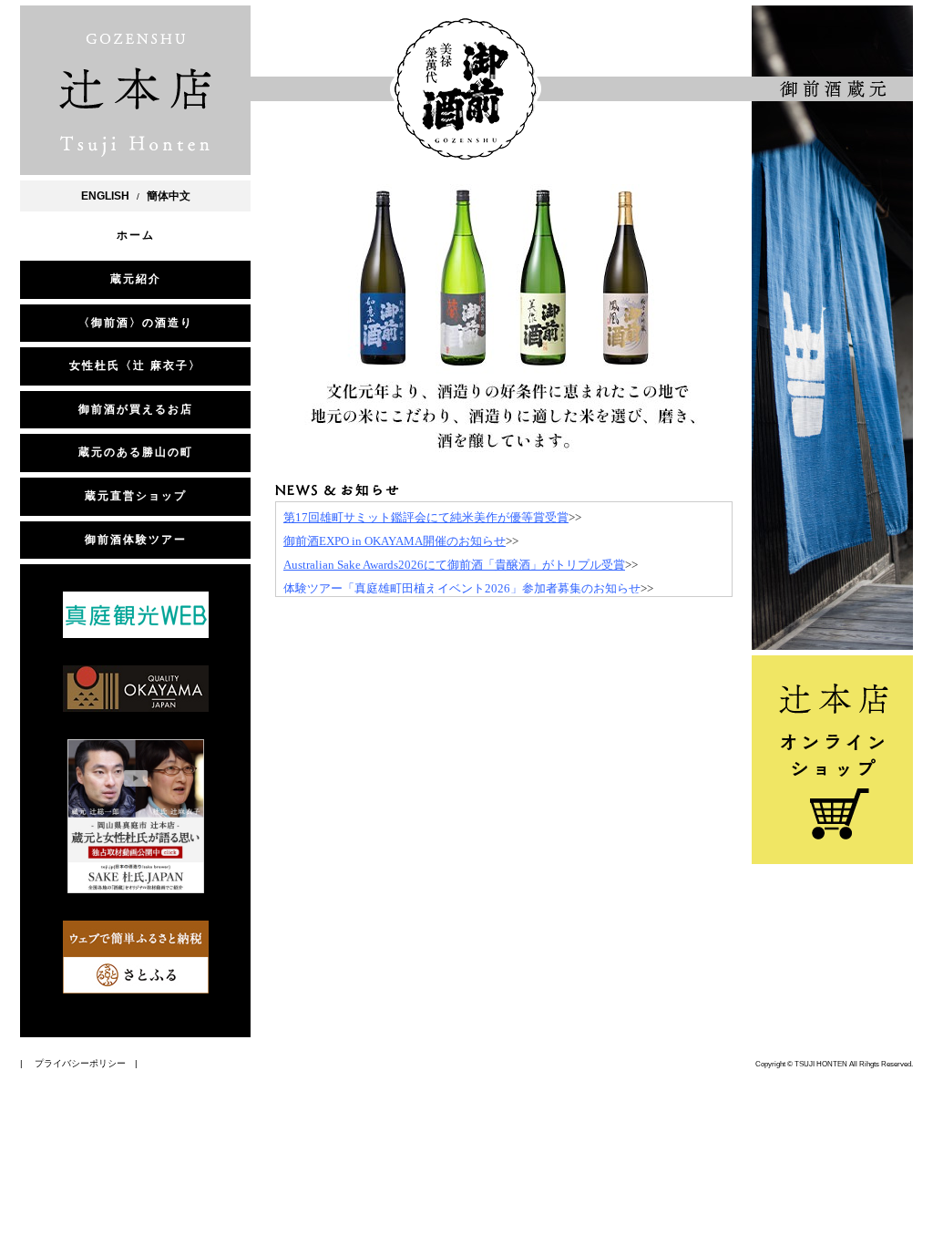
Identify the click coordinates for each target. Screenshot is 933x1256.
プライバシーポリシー (80, 1063)
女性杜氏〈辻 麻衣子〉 (135, 365)
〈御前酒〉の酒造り (135, 322)
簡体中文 (168, 196)
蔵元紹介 (135, 279)
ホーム (136, 235)
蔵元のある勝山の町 (135, 452)
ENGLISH (105, 196)
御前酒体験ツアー (136, 539)
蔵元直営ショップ (136, 495)
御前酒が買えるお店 (135, 409)
